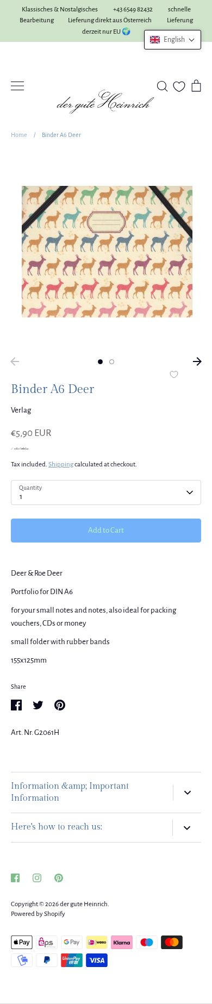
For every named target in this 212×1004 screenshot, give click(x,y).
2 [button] (111, 361)
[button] (173, 39)
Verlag (21, 410)
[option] (106, 252)
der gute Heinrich (84, 904)
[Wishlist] (179, 86)
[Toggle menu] (17, 85)
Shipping (60, 464)
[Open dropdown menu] (187, 792)
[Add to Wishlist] (174, 375)
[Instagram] (37, 878)
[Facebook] (15, 878)
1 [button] (100, 361)
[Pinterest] (59, 878)
